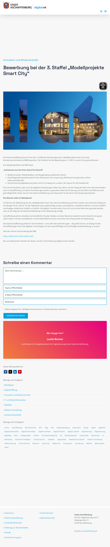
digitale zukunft (73, 431)
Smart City (45, 443)
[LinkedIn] (15, 371)
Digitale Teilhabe (45, 431)
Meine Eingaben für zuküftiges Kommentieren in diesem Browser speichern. (36, 309)
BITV (40, 428)
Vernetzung (79, 443)
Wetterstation (100, 443)
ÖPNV (6, 447)
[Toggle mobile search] (101, 11)
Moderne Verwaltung (13, 410)
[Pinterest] (19, 371)
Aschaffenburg (17, 428)
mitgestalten (61, 439)
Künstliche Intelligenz (23, 439)
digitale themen (59, 431)
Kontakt (8, 532)
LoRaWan (51, 439)
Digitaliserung (87, 431)
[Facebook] (5, 371)
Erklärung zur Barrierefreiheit (16, 528)
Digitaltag (7, 435)
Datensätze (77, 428)
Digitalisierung (100, 431)
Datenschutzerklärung (14, 518)
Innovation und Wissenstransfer (20, 60)
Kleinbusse (8, 439)
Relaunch (35, 443)
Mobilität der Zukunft (76, 439)
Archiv (6, 428)
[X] (10, 371)
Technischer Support (13, 537)
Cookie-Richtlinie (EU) (13, 523)
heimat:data (84, 435)
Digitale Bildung (11, 390)
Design (85, 428)
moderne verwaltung (94, 439)
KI (103, 435)
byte (52, 428)
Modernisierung (10, 443)
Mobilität (8, 405)
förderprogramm (71, 435)
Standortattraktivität (13, 415)
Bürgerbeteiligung (63, 428)
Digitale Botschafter (11, 431)
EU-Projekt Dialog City (49, 435)
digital (93, 428)
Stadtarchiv (56, 443)
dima (16, 435)
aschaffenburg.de (90, 531)
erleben (36, 435)
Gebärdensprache (47, 518)
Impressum (9, 513)
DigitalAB (102, 428)
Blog (46, 428)
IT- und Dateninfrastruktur (15, 400)
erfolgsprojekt (26, 435)
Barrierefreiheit (30, 428)
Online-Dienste (24, 443)
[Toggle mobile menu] (106, 11)
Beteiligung (9, 385)
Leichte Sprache (39, 439)
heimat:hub (95, 435)
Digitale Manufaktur (28, 431)
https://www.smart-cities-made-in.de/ (18, 236)
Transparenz (67, 443)
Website (89, 443)
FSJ (61, 435)
